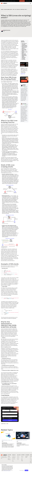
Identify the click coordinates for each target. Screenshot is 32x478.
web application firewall (5, 381)
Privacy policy (8, 470)
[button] (30, 3)
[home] (4, 3)
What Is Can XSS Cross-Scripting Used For (24, 47)
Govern (18, 459)
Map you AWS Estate (22, 460)
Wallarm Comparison (9, 459)
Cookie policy (5, 470)
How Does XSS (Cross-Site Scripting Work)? (24, 44)
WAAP (13, 461)
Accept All (26, 470)
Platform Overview (9, 456)
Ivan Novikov (24, 103)
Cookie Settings (21, 470)
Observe (18, 457)
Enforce (18, 458)
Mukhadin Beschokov (6, 30)
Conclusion (23, 59)
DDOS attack (8, 152)
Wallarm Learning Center (8, 9)
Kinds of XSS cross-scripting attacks (24, 50)
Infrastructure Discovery (14, 457)
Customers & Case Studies (26, 457)
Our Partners (22, 456)
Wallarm (2, 9)
